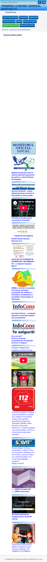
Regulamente (33, 17)
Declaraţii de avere (9, 21)
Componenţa (23, 17)
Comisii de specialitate (10, 17)
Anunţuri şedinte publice (10, 25)
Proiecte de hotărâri (30, 21)
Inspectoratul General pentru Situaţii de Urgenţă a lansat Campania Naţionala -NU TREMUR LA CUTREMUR (22, 547)
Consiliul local (12, 29)
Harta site (5, 29)
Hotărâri (19, 21)
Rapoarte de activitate (27, 25)
